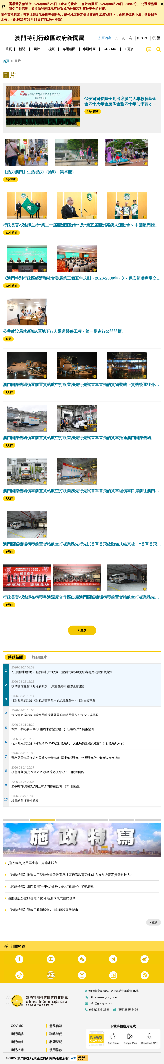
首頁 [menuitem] (8, 49)
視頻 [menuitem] (51, 49)
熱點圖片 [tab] (39, 657)
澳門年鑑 (17, 1042)
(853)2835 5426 (128, 1009)
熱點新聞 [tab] (15, 657)
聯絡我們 (55, 1034)
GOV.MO (17, 1026)
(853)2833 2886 (99, 1009)
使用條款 (55, 1050)
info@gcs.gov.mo (101, 1003)
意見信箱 (55, 1026)
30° (145, 38)
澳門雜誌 (17, 1034)
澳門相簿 (17, 1050)
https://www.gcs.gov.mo (104, 997)
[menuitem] (22, 49)
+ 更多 (154, 923)
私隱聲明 (55, 1042)
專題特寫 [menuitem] (89, 49)
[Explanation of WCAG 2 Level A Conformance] (79, 1058)
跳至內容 (104, 38)
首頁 (6, 61)
